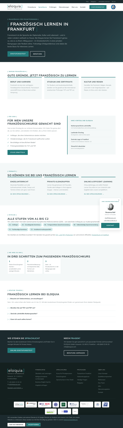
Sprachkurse (42, 7)
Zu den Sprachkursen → (20, 194)
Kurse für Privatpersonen (64, 373)
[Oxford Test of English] (73, 404)
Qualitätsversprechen (105, 376)
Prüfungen (52, 7)
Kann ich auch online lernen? (21, 319)
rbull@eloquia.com (110, 218)
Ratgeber (93, 1)
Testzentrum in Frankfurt (100, 235)
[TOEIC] (63, 404)
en (115, 1)
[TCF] (97, 404)
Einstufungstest (98, 7)
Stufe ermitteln (17, 152)
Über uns (75, 7)
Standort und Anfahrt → (15, 388)
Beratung (37, 54)
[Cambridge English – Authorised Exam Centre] (31, 404)
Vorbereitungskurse (83, 376)
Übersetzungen (64, 7)
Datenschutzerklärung (71, 420)
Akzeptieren (33, 424)
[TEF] (105, 404)
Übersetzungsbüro (104, 389)
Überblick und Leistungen (43, 373)
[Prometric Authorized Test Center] (51, 411)
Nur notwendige (16, 424)
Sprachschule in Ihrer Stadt (64, 380)
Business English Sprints (43, 382)
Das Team (101, 383)
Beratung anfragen (76, 353)
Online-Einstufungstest (21, 350)
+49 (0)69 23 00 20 (104, 1)
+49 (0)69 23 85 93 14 (110, 220)
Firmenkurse (32, 7)
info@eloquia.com (14, 384)
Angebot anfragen (41, 385)
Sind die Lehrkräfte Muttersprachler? (24, 314)
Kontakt (82, 7)
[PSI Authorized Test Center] (64, 411)
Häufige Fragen (82, 380)
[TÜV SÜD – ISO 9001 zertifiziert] (113, 7)
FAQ (87, 1)
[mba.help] (19, 404)
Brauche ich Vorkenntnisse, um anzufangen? (26, 299)
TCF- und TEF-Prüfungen (64, 235)
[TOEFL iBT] (55, 404)
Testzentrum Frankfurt (84, 373)
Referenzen (101, 380)
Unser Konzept (102, 373)
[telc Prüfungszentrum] (86, 404)
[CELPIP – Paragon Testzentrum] (75, 411)
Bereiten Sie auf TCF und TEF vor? (23, 308)
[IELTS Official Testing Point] (44, 404)
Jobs (99, 386)
